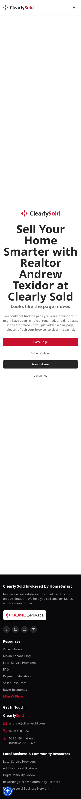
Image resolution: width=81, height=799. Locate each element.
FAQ (6, 669)
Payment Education (17, 676)
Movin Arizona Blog (17, 656)
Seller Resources (15, 683)
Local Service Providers (19, 663)
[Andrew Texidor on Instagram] (24, 629)
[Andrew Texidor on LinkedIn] (15, 629)
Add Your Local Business (20, 768)
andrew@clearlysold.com (27, 723)
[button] (8, 791)
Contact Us (40, 375)
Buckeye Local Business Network (26, 788)
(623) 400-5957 (19, 731)
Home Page (40, 342)
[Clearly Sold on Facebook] (6, 629)
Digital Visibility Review (19, 775)
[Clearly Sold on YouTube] (33, 629)
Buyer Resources (15, 690)
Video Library (12, 649)
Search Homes (40, 364)
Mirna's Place (13, 696)
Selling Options (40, 353)
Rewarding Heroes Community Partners (31, 782)
